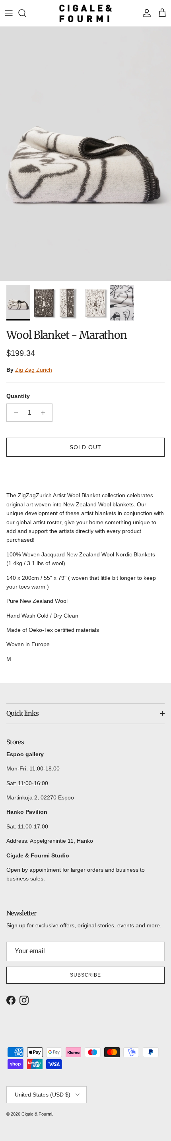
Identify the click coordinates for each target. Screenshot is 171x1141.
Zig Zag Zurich (33, 370)
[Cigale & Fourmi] (86, 13)
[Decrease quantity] (14, 412)
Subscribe (85, 975)
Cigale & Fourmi (36, 1114)
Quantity (18, 396)
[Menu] (8, 13)
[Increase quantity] (45, 412)
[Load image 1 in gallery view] (85, 154)
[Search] (26, 13)
